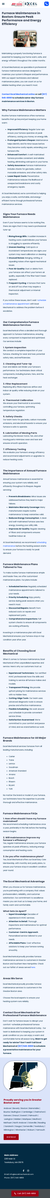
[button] (3, 4)
